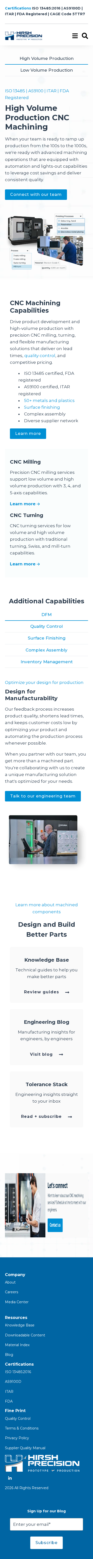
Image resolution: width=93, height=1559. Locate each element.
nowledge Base (20, 1325)
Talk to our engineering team (43, 796)
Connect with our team (36, 194)
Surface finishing (42, 407)
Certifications (18, 8)
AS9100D (13, 1381)
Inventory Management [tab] (47, 661)
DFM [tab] (46, 614)
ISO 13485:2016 (18, 1372)
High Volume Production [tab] (47, 58)
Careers (11, 1292)
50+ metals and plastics (49, 400)
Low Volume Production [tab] (46, 70)
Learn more (28, 433)
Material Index (17, 1345)
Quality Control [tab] (46, 626)
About (10, 1282)
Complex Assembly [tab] (46, 650)
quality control (39, 355)
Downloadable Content (25, 1335)
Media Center (17, 1302)
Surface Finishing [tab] (46, 638)
